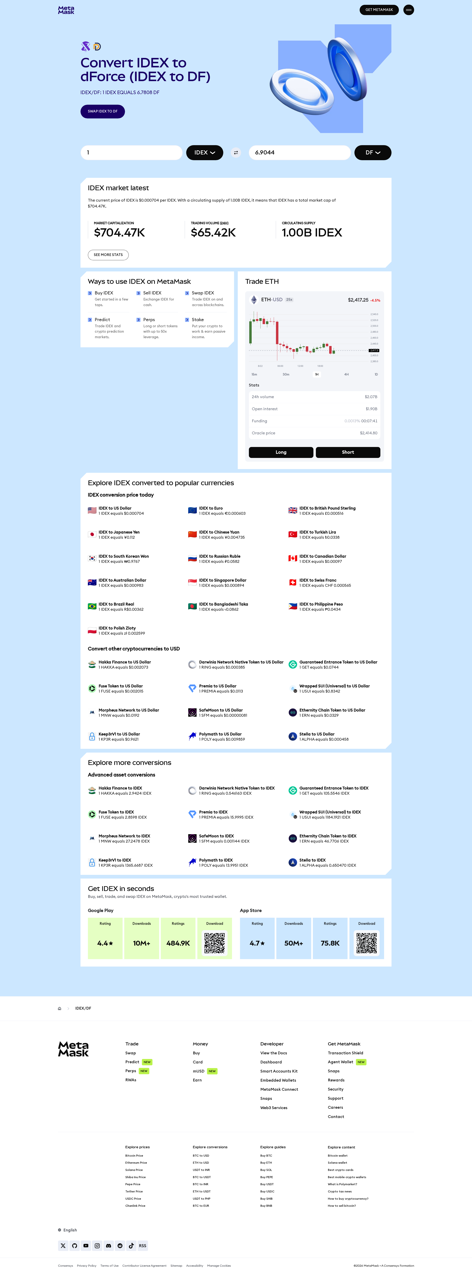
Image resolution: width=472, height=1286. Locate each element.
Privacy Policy (86, 1265)
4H (346, 374)
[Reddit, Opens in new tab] (120, 1246)
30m (286, 374)
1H (317, 374)
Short (348, 452)
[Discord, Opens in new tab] (108, 1246)
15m (254, 374)
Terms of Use (109, 1265)
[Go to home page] (66, 10)
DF (369, 153)
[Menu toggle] (408, 10)
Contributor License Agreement (144, 1265)
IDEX (201, 153)
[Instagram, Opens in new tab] (97, 1246)
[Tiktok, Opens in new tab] (131, 1246)
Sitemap (176, 1265)
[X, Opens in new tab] (63, 1246)
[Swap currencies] (236, 152)
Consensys (65, 1265)
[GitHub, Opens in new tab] (74, 1246)
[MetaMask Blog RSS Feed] (143, 1246)
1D (376, 374)
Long (281, 452)
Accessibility (194, 1265)
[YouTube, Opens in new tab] (86, 1246)
